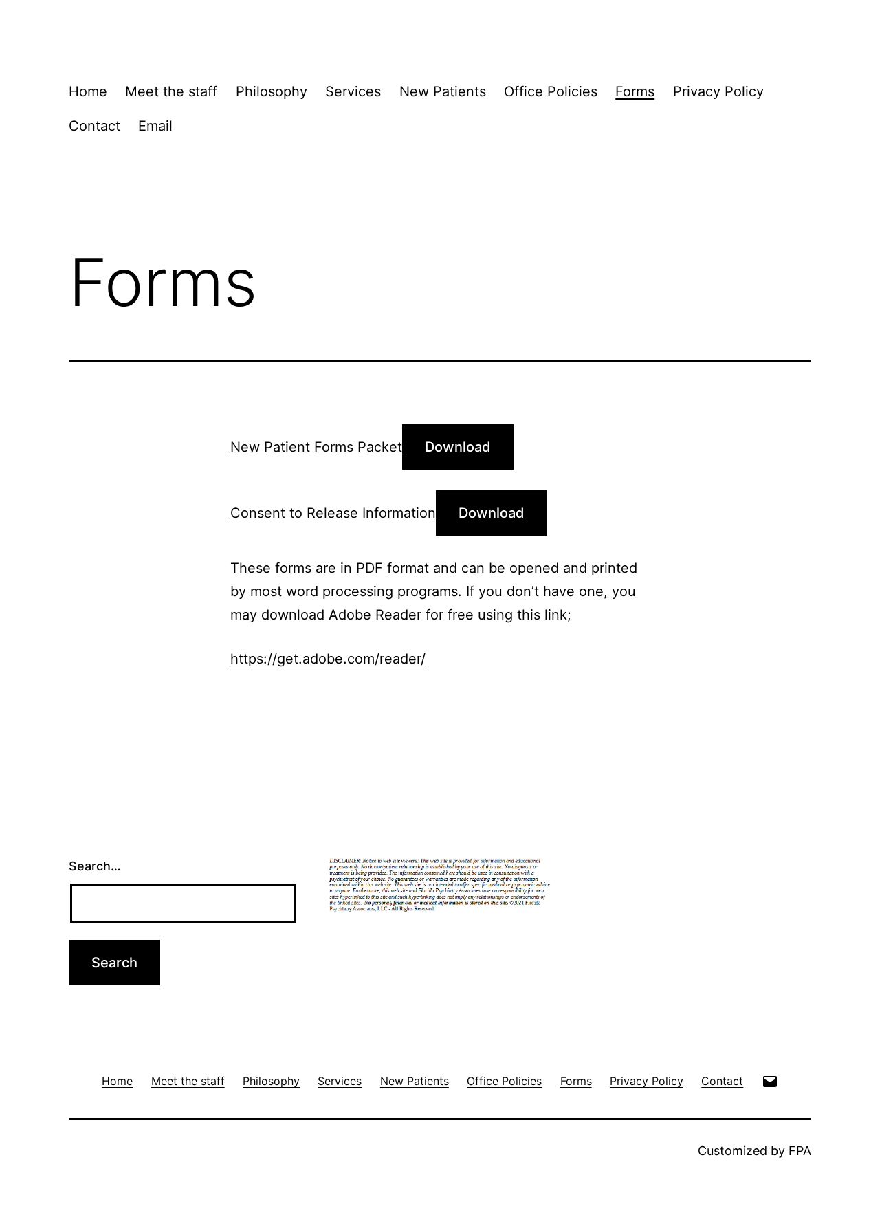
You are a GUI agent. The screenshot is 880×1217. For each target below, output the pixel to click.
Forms (634, 91)
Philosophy (271, 91)
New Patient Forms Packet (316, 447)
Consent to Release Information (333, 513)
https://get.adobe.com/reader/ (328, 658)
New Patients (442, 91)
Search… (95, 866)
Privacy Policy (718, 91)
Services (353, 91)
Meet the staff (171, 91)
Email (155, 126)
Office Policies (550, 91)
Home (88, 91)
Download (458, 447)
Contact (94, 126)
